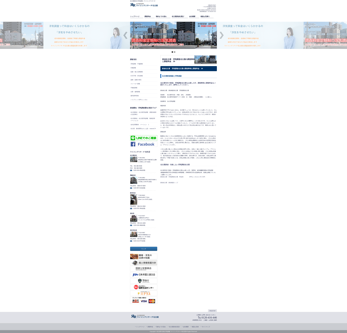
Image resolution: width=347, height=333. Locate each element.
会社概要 (186, 326)
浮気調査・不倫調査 (137, 64)
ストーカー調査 (135, 83)
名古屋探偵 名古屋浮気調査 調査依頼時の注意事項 (143, 113)
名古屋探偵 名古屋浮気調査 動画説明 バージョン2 (143, 119)
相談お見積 (195, 326)
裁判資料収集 (135, 95)
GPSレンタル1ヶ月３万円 (197, 177)
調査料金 (150, 326)
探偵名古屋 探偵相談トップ (169, 182)
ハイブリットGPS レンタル (139, 99)
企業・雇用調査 (135, 91)
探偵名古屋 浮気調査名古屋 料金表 (171, 177)
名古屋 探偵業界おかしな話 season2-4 (143, 128)
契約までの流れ (161, 326)
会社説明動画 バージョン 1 (140, 124)
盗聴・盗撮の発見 (136, 79)
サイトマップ (206, 326)
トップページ (140, 326)
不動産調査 (134, 87)
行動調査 (133, 68)
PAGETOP (212, 311)
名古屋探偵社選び (174, 326)
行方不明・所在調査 (137, 76)
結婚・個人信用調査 (137, 72)
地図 (148, 162)
